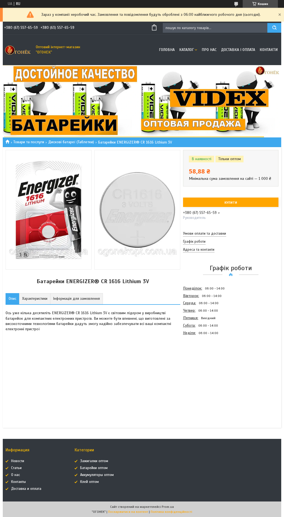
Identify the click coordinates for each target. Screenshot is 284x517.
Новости (17, 461)
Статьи (16, 468)
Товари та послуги (28, 142)
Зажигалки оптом (94, 461)
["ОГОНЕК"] (18, 50)
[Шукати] (274, 28)
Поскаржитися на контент (128, 512)
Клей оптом (89, 482)
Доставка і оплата (238, 49)
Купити (230, 202)
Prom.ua (168, 507)
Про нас (209, 49)
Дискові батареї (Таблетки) (71, 142)
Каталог (186, 49)
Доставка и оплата (26, 489)
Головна (167, 49)
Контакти (269, 49)
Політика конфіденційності (171, 512)
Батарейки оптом (94, 468)
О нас (15, 475)
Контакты (18, 482)
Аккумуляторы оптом (97, 475)
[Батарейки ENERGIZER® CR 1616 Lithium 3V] (203, 366)
